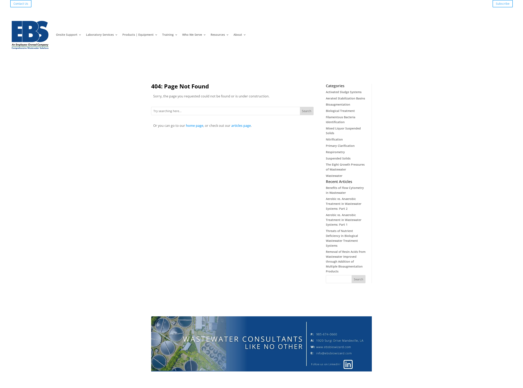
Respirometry (335, 152)
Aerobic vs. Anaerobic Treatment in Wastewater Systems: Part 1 (343, 220)
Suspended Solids (338, 158)
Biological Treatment (340, 111)
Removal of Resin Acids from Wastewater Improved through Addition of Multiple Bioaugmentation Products (345, 261)
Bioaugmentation (338, 104)
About (238, 35)
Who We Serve (192, 35)
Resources (218, 35)
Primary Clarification (340, 146)
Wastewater (334, 176)
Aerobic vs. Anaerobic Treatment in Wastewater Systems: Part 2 (343, 204)
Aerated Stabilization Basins (345, 98)
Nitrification (334, 139)
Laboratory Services (100, 35)
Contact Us (20, 4)
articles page (241, 125)
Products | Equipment (138, 35)
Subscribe (503, 4)
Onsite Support (66, 35)
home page (194, 125)
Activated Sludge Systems (344, 92)
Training (168, 35)
